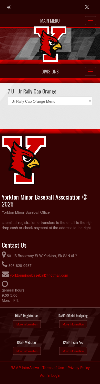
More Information (26, 324)
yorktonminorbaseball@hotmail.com (39, 275)
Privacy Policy (78, 367)
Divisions (50, 71)
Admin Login (50, 375)
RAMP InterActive (25, 367)
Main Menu (50, 20)
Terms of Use (53, 367)
